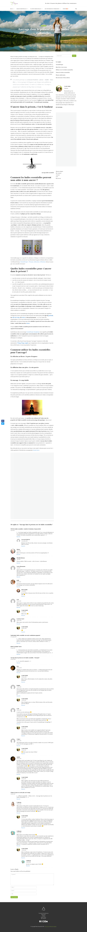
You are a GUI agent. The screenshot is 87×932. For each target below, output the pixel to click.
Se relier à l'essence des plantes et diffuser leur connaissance (61, 3)
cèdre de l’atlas (16, 317)
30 (43, 36)
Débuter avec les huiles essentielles (64, 69)
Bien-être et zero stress (61, 67)
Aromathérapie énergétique (32, 332)
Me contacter (58, 173)
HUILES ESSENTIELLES (22, 8)
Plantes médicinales (60, 75)
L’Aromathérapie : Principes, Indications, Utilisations (33, 261)
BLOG (11, 8)
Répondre (18, 536)
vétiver (23, 317)
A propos (58, 174)
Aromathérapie (59, 64)
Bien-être (43, 25)
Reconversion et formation (52, 8)
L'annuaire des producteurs (43, 913)
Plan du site (58, 178)
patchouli (50, 315)
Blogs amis (43, 914)
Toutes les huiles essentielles (63, 72)
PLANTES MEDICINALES (35, 8)
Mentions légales (59, 171)
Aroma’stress (36, 450)
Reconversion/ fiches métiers (63, 77)
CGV (57, 176)
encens (28, 323)
